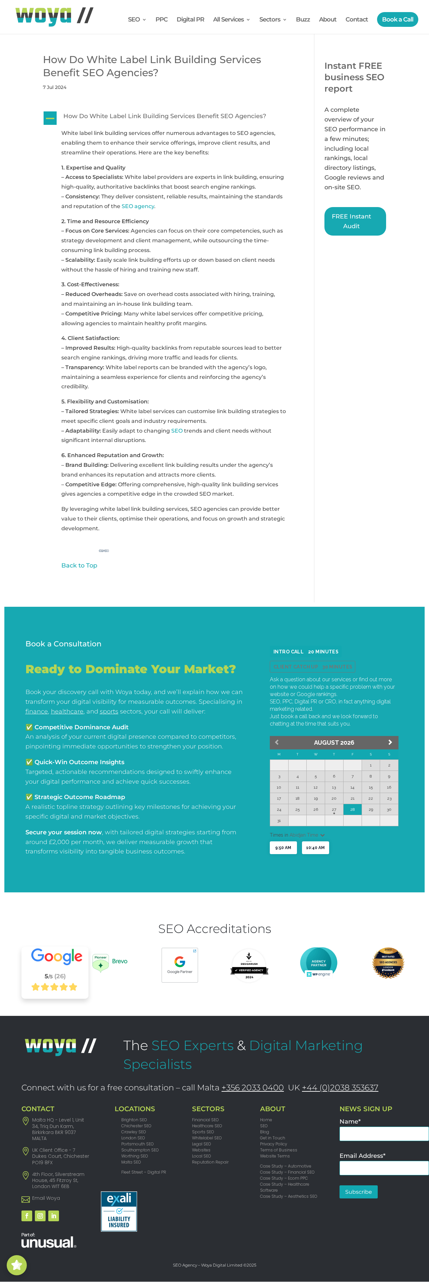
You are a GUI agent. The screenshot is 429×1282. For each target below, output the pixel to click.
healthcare (67, 711)
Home (266, 1120)
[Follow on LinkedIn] (53, 1216)
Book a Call (397, 19)
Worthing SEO (134, 1156)
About (327, 20)
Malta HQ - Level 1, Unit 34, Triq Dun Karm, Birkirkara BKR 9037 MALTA (58, 1129)
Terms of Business (278, 1150)
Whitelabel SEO (207, 1138)
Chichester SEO (136, 1126)
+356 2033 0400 (253, 1087)
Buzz (303, 20)
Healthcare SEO (207, 1126)
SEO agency (138, 206)
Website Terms (275, 1156)
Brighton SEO (134, 1120)
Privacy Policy (273, 1144)
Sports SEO (203, 1132)
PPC (162, 20)
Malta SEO (131, 1162)
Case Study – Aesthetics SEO (288, 1196)
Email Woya (46, 1198)
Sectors (269, 20)
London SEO (133, 1138)
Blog (264, 1132)
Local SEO (201, 1156)
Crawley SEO (133, 1132)
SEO (134, 20)
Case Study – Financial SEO (287, 1172)
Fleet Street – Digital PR (143, 1172)
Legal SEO (201, 1144)
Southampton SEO (140, 1150)
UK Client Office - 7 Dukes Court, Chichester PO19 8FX (60, 1156)
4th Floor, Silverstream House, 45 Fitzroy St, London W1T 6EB (58, 1180)
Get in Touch (272, 1138)
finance (36, 711)
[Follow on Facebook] (26, 1216)
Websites (201, 1150)
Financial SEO (205, 1120)
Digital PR (190, 20)
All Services (228, 20)
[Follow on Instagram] (40, 1216)
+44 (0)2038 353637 (340, 1087)
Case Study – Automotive (285, 1166)
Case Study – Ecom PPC (284, 1178)
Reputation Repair (210, 1162)
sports (109, 711)
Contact (357, 20)
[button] (169, 118)
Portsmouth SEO (137, 1144)
